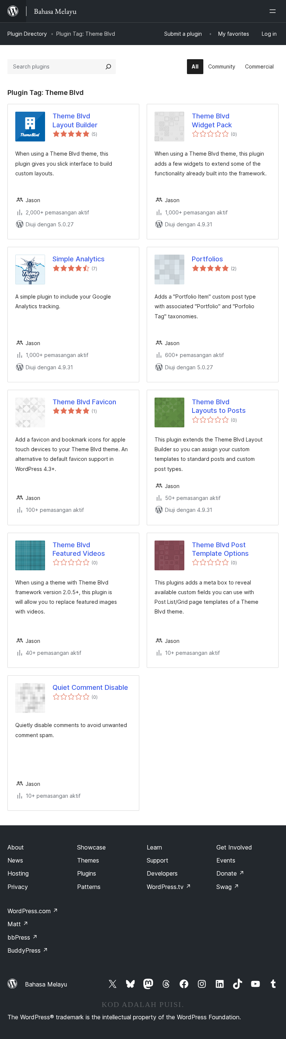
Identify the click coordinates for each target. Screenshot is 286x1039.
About (15, 847)
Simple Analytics (79, 259)
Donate (230, 873)
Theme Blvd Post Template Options (220, 549)
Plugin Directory (27, 34)
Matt (17, 924)
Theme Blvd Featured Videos (79, 549)
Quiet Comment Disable (90, 687)
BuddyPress (27, 950)
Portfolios (207, 259)
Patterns (89, 886)
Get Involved (234, 847)
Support (157, 860)
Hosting (18, 873)
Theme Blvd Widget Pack (212, 120)
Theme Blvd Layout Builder (75, 120)
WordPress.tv (169, 886)
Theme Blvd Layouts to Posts (219, 406)
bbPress (22, 937)
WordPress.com (32, 911)
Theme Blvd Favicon (84, 402)
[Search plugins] (108, 66)
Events (225, 860)
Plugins (86, 873)
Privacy (17, 886)
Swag (227, 886)
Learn (154, 847)
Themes (88, 860)
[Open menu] (274, 11)
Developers (162, 873)
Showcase (91, 847)
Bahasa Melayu (46, 984)
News (15, 860)
